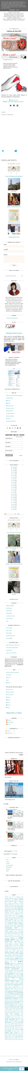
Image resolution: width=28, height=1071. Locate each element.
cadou (22, 915)
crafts (6, 933)
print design (20, 1007)
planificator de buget (9, 1000)
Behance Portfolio (10, 416)
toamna (21, 1028)
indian (22, 967)
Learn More (12, 9)
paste (18, 993)
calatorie (20, 916)
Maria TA (10, 820)
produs (6, 1009)
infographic (7, 969)
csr (20, 933)
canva (9, 920)
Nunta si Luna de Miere (11, 652)
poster (6, 1004)
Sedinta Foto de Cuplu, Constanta (14, 564)
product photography (19, 1008)
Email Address (9, 438)
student (6, 1025)
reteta (22, 1014)
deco (14, 936)
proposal (18, 1009)
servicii (10, 1021)
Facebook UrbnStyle (10, 692)
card (9, 101)
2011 (14, 492)
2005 (14, 502)
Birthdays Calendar (14, 222)
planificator (21, 998)
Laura (15, 973)
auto (11, 906)
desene (16, 938)
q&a (11, 1011)
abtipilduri (11, 898)
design (11, 101)
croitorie (16, 933)
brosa (6, 915)
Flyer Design (9, 608)
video (6, 1035)
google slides (13, 961)
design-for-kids (8, 941)
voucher (9, 1035)
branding (7, 912)
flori (8, 956)
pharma (21, 995)
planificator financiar (9, 1001)
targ (8, 1026)
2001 (14, 509)
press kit (17, 1005)
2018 (14, 480)
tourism (17, 1029)
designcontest (17, 941)
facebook (14, 949)
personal (14, 994)
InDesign (18, 967)
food (11, 958)
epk (5, 948)
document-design (8, 944)
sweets (16, 1025)
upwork (7, 1032)
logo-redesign (20, 976)
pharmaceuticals (9, 997)
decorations (21, 936)
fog (20, 956)
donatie (21, 944)
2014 (14, 487)
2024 (14, 470)
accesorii (15, 898)
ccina (22, 922)
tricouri (18, 1031)
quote (14, 1011)
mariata (17, 981)
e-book (18, 945)
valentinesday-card (13, 1033)
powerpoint (10, 1004)
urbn (11, 1032)
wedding (17, 1036)
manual (19, 980)
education (7, 946)
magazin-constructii (19, 977)
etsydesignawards (15, 948)
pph (17, 1004)
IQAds (11, 971)
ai (16, 901)
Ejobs (7, 680)
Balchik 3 (14, 191)
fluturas (14, 956)
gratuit (12, 963)
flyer (18, 956)
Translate (15, 854)
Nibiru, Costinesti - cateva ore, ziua (18, 811)
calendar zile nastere (18, 919)
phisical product (16, 997)
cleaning (11, 926)
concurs (12, 929)
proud (22, 1009)
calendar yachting (9, 919)
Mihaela (21, 984)
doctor (15, 942)
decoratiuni (7, 938)
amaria (9, 724)
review (11, 1015)
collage (18, 926)
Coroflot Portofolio (10, 413)
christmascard (8, 925)
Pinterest (8, 702)
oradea (6, 991)
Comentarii (9, 733)
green (15, 963)
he (16, 964)
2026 (14, 467)
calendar (6, 918)
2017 (14, 482)
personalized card (15, 995)
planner (15, 1001)
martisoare (7, 983)
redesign (6, 1014)
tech (13, 1026)
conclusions (7, 929)
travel (21, 1029)
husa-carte (7, 966)
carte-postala (13, 922)
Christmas (21, 923)
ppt (18, 1004)
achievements (20, 898)
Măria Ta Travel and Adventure (13, 645)
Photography (9, 867)
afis (15, 901)
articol (22, 905)
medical (21, 983)
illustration (8, 967)
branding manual (14, 912)
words (19, 1038)
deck (12, 936)
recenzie (15, 1012)
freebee (11, 960)
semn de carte (19, 1019)
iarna (11, 966)
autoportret (20, 906)
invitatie (21, 970)
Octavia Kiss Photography (12, 318)
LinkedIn (8, 400)
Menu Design (9, 613)
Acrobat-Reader (8, 899)
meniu (6, 984)
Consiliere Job (9, 650)
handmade (7, 964)
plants (18, 1001)
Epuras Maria (10, 722)
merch (12, 984)
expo (10, 949)
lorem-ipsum (7, 977)
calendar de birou (12, 918)
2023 (14, 472)
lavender (21, 973)
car (12, 920)
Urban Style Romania (12, 809)
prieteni (6, 1007)
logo (22, 974)
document (20, 942)
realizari (6, 1012)
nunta (11, 988)
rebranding (11, 1012)
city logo (7, 926)
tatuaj (11, 1026)
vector (19, 1033)
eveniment (21, 948)
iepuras (17, 966)
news (22, 987)
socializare (13, 1022)
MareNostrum (7, 981)
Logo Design (9, 610)
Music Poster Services (14, 206)
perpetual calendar (8, 994)
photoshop (15, 998)
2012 (14, 490)
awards (9, 908)
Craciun (21, 932)
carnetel (6, 922)
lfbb (12, 974)
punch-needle (7, 1011)
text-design (7, 1028)
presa (8, 1005)
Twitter (8, 707)
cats (20, 922)
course (11, 932)
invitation (7, 971)
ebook (21, 945)
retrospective (7, 1015)
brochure (17, 913)
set (13, 1021)
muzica (14, 987)
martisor (12, 983)
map (22, 980)
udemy (22, 1031)
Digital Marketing (10, 605)
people (21, 993)
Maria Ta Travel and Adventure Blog (14, 395)
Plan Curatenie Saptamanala (14, 176)
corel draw (20, 930)
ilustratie (13, 967)
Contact (8, 863)
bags (12, 908)
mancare (16, 980)
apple (16, 905)
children (15, 923)
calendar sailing (19, 918)
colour (16, 927)
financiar (21, 955)
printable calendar (8, 1008)
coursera (15, 932)
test (20, 1026)
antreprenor (11, 905)
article (19, 905)
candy (6, 920)
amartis (21, 902)
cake (17, 916)
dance (10, 936)
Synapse (20, 1025)
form (14, 958)
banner (15, 908)
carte (9, 922)
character (10, 923)
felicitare (21, 101)
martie (22, 981)
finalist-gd (10, 955)
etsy (10, 948)
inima (22, 969)
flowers (11, 956)
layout (6, 974)
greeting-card (20, 963)
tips (19, 1028)
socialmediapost (19, 1022)
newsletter (7, 988)
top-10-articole (8, 1029)
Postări (8, 730)
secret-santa (20, 1018)
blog (10, 911)
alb (5, 902)
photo (21, 997)
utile (22, 1032)
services (6, 1021)
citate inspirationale (18, 925)
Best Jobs (8, 677)
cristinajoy (12, 933)
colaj (15, 926)
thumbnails (12, 1028)
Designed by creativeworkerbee (14, 1061)
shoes (19, 1021)
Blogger (16, 599)
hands (11, 964)
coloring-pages (8, 927)
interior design (16, 970)
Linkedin (8, 682)
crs (18, 933)
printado (13, 1008)
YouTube (8, 403)
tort (13, 1029)
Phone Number (8, 450)
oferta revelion (10, 990)
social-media (8, 1022)
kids (20, 971)
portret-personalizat (14, 1002)
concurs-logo (17, 929)
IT (17, 971)
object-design (20, 988)
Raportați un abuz (14, 713)
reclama (21, 1012)
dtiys (10, 945)
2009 (14, 495)
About (7, 861)
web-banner (20, 1035)
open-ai (21, 990)
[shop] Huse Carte (14, 237)
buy (19, 915)
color (22, 926)
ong (14, 990)
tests (22, 1026)
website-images (12, 1036)
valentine (7, 1033)
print (15, 1007)
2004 (14, 504)
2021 (14, 475)
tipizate (16, 1028)
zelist (13, 1039)
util (19, 1032)
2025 (14, 468)
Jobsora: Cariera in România (12, 672)
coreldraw (7, 932)
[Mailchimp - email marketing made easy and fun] (20, 455)
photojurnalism (8, 998)
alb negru (13, 902)
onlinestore (18, 990)
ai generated (20, 901)
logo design (8, 976)
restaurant (16, 1014)
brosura (9, 915)
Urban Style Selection (11, 421)
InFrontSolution (15, 969)
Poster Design (9, 618)
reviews (14, 1015)
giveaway (7, 961)
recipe (19, 1012)
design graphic (19, 939)
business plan (15, 915)
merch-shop (16, 984)
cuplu (22, 933)
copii (16, 930)
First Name (7, 442)
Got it (17, 9)
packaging (10, 993)
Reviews (8, 869)
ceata (6, 923)
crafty (8, 933)
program (10, 1009)
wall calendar (14, 1035)
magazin (13, 977)
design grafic (16, 101)
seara (10, 1018)
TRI (12, 1031)
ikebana (21, 966)
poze (15, 1004)
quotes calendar (20, 1011)
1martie (6, 896)
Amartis (9, 720)
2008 (14, 497)
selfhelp (6, 1019)
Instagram (8, 418)
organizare (10, 991)
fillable (6, 955)
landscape (11, 973)
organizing (15, 991)
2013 (14, 489)
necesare (18, 987)
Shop (7, 621)
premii (6, 1005)
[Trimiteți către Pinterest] (17, 105)
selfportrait (12, 1019)
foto (16, 958)
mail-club (21, 978)
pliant (22, 1001)
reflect (11, 1014)
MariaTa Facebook (10, 405)
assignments (7, 906)
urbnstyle (16, 1032)
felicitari (21, 953)
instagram (11, 970)
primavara (11, 1007)
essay (8, 948)
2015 (14, 485)
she (16, 1021)
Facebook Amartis (10, 689)
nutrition (16, 988)
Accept (21, 1069)
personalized (7, 995)
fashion (21, 951)
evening (6, 949)
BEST (6, 101)
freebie (15, 960)
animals (6, 905)
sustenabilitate (11, 1025)
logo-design (14, 976)
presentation (12, 1005)
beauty (18, 908)
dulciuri (14, 945)
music (10, 987)
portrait (7, 1002)
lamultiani (7, 973)
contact (22, 929)
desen (12, 938)
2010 (14, 494)
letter (9, 974)
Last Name (7, 446)
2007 (13, 499)
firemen (14, 594)
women (15, 1038)
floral (6, 956)
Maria (12, 981)
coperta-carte (11, 930)
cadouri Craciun (12, 916)
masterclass (16, 983)
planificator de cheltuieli (18, 1000)
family (17, 951)
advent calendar (19, 899)
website (6, 1036)
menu (9, 984)
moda (16, 986)
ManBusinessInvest (9, 980)
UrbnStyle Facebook (10, 408)
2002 (14, 507)
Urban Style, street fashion (12, 647)
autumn (6, 908)
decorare (16, 936)
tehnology (17, 1026)
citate (13, 925)
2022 (14, 473)
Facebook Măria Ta (10, 694)
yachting (10, 1039)
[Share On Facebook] (13, 105)
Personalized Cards (10, 635)
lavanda (18, 973)
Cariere (21, 920)
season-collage (15, 1018)
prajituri (21, 1004)
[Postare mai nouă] (3, 150)
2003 (14, 506)
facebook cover (20, 949)
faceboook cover (8, 951)
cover (18, 932)
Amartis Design (12, 1059)
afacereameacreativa (9, 901)
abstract (6, 898)
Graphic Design (9, 865)
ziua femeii (16, 1039)
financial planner (15, 955)
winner (9, 1038)
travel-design (8, 1031)
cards (18, 920)
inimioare (6, 970)
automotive (15, 906)
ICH (14, 966)
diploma (11, 942)
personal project (19, 994)
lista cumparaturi (16, 974)
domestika (16, 944)
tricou (15, 1031)
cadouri (6, 916)
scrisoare (7, 1018)
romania (18, 1015)
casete (17, 922)
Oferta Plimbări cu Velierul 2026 (18, 822)
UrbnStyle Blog (9, 398)
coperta (6, 930)
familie (14, 951)
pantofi (14, 993)
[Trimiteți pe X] (10, 105)
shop (22, 1021)
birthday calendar (13, 909)
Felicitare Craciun (14, 952)
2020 (14, 477)
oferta (6, 990)
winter (12, 1038)
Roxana (8, 1016)
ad (12, 899)
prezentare (21, 1005)
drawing (6, 945)
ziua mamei (21, 1039)
